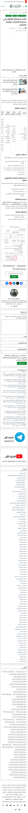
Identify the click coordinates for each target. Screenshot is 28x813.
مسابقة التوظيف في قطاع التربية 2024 (17, 775)
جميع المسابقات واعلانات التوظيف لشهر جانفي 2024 (15, 727)
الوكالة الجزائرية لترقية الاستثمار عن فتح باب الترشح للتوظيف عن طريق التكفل (9, 91)
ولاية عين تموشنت (21, 636)
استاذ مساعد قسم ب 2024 (8, 671)
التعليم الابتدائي (20, 480)
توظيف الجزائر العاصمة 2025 (19, 692)
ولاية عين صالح (22, 638)
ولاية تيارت (23, 601)
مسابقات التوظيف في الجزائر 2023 (18, 760)
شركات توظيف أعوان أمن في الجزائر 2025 (17, 737)
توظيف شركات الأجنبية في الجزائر (19, 709)
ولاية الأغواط (22, 539)
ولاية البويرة (22, 544)
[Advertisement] (14, 49)
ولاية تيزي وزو (22, 606)
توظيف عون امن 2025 (8, 712)
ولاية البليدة (22, 542)
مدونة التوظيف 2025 (8, 266)
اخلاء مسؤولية (9, 799)
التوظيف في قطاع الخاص (20, 677)
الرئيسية (15, 16)
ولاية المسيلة (22, 560)
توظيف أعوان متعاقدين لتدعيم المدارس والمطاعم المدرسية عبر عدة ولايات (9, 82)
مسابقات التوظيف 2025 (19, 269)
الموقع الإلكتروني (22, 349)
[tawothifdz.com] (15, 6)
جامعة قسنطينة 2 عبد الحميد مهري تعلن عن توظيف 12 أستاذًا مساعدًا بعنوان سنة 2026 (14, 424)
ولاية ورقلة (23, 659)
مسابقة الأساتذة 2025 (18, 510)
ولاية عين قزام (22, 640)
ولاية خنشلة (22, 617)
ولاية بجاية (23, 574)
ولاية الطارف (22, 556)
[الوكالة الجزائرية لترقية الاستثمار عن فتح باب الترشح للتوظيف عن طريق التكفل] (23, 91)
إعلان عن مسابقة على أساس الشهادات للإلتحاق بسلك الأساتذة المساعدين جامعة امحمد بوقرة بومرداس (14, 418)
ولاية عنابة (23, 631)
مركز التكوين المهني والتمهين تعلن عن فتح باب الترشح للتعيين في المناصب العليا (14, 401)
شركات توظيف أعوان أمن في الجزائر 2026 (17, 739)
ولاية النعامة (22, 567)
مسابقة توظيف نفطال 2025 (20, 777)
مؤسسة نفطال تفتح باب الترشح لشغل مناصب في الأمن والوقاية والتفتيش (15, 412)
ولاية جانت (23, 613)
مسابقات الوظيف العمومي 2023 (18, 772)
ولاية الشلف (22, 553)
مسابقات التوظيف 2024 (20, 752)
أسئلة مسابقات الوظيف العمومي (16, 475)
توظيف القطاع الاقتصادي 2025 (19, 702)
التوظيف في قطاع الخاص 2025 (19, 679)
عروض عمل (22, 12)
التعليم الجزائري (21, 478)
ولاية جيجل (23, 615)
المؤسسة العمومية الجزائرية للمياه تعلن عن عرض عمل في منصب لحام (14, 391)
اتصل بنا (14, 797)
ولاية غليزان (22, 645)
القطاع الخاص (22, 496)
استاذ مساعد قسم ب (21, 671)
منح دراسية (22, 521)
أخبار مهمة (22, 473)
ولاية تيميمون (22, 611)
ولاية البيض (22, 546)
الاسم (25, 336)
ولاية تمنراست (22, 597)
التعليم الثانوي (20, 482)
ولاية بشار (23, 583)
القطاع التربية (22, 494)
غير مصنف (23, 514)
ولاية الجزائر (22, 549)
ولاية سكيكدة (22, 624)
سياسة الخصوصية (18, 799)
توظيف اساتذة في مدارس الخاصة (19, 687)
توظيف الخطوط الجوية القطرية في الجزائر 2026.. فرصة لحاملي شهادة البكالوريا (14, 375)
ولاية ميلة (23, 656)
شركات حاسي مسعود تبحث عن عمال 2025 (17, 742)
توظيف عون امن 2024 (21, 712)
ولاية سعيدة (22, 622)
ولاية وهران (22, 661)
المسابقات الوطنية (20, 505)
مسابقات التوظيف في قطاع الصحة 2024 (17, 767)
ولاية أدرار (23, 530)
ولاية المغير (22, 562)
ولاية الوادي (22, 569)
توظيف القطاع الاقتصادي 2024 (19, 699)
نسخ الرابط (14, 277)
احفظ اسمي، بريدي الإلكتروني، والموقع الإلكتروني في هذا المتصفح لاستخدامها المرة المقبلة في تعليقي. (15, 357)
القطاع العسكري (21, 500)
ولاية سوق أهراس (21, 627)
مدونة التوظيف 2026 (20, 749)
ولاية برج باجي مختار (20, 576)
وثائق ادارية (22, 526)
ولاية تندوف (22, 599)
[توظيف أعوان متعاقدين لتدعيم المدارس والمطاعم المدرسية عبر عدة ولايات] (23, 82)
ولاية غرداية (22, 643)
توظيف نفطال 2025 (10, 722)
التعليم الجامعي (20, 484)
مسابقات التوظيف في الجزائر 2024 (18, 762)
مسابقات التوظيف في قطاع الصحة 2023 (17, 765)
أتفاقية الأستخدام (6, 797)
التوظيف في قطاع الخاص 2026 (19, 682)
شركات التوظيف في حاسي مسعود (18, 729)
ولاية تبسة (23, 590)
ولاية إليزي (23, 537)
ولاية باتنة (23, 572)
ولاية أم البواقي (21, 533)
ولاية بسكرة (22, 581)
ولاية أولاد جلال (22, 535)
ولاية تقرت (23, 592)
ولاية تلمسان (8, 16)
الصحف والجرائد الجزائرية (19, 491)
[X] (13, 306)
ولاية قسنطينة (22, 650)
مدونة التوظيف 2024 (20, 747)
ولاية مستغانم (22, 652)
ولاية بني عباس (21, 585)
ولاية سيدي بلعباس (20, 629)
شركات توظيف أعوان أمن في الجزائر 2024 (17, 734)
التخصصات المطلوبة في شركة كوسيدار (18, 674)
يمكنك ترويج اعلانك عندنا (19, 801)
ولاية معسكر (22, 654)
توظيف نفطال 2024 (21, 722)
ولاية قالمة (23, 647)
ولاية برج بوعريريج (21, 578)
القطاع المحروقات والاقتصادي (17, 503)
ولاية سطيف (22, 620)
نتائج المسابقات (21, 523)
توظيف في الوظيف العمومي (19, 714)
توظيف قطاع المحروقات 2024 (19, 717)
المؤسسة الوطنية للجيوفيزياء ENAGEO (18, 684)
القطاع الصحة (22, 498)
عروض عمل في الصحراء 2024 (19, 744)
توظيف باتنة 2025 (21, 707)
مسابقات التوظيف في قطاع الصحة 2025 (17, 770)
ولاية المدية (22, 558)
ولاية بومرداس (22, 588)
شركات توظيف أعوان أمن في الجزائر (18, 732)
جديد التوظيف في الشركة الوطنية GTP (18, 724)
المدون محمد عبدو (21, 28)
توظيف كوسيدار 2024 (21, 719)
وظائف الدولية (22, 528)
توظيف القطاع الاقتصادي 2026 (19, 704)
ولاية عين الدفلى (21, 634)
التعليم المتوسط (20, 487)
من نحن (24, 797)
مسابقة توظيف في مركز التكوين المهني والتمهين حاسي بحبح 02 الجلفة (14, 406)
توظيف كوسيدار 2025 (8, 719)
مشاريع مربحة (22, 519)
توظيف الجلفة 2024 (6, 694)
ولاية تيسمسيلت (21, 608)
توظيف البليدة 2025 (21, 689)
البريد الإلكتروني (22, 343)
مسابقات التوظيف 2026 (20, 757)
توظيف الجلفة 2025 (21, 697)
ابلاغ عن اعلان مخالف (7, 801)
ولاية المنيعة (22, 565)
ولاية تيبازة (23, 604)
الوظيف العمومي (13, 12)
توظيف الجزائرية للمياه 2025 (19, 694)
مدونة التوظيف (21, 266)
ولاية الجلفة (22, 551)
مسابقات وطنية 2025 (18, 507)
